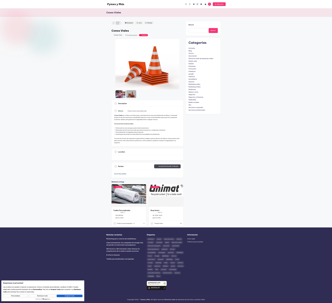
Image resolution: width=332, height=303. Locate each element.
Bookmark (130, 23)
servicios (163, 269)
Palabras (165, 266)
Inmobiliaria (193, 79)
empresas (164, 249)
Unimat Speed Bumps (158, 210)
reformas (180, 266)
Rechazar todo (42, 296)
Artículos (192, 48)
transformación (167, 272)
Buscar (191, 25)
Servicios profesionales (197, 110)
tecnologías (172, 269)
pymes (173, 266)
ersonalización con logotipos (125, 132)
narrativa (180, 262)
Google (157, 256)
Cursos (191, 53)
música (172, 262)
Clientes (179, 239)
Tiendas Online (118, 35)
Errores (172, 249)
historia (174, 256)
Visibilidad (151, 276)
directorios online (176, 242)
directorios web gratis (154, 245)
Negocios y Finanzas (196, 97)
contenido (159, 242)
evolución (170, 252)
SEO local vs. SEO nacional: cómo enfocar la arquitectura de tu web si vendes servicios (123, 250)
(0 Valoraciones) (132, 35)
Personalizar (15, 296)
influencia (160, 259)
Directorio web (169, 299)
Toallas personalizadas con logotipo (120, 259)
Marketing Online (194, 87)
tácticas (177, 272)
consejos (150, 242)
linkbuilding (169, 259)
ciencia (159, 239)
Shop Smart (117, 210)
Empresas (192, 66)
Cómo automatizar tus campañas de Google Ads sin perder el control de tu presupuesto (124, 244)
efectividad (175, 245)
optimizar (157, 266)
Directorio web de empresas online (201, 58)
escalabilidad (151, 252)
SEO (157, 269)
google (191, 74)
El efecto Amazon (113, 255)
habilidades (165, 256)
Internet (191, 82)
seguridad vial (140, 119)
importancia (151, 259)
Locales (150, 262)
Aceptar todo (69, 296)
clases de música (169, 239)
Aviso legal (191, 239)
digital (167, 242)
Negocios (192, 94)
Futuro (150, 256)
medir (165, 262)
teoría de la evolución (154, 272)
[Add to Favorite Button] (143, 187)
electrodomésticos (153, 249)
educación (166, 245)
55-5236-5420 (120, 215)
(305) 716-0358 (157, 215)
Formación (192, 69)
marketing (158, 262)
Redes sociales (194, 102)
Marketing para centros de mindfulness (121, 239)
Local (177, 259)
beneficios (151, 239)
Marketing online (194, 84)
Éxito (158, 276)
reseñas (150, 269)
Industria (192, 76)
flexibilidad (180, 252)
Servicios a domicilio (196, 107)
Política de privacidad (195, 242)
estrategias (162, 252)
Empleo (191, 64)
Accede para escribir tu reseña (168, 166)
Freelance (192, 71)
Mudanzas (192, 89)
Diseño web (193, 61)
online (149, 266)
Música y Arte (193, 92)
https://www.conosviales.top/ (137, 111)
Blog (190, 51)
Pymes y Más (115, 4)
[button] (219, 4)
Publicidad (192, 100)
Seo (190, 105)
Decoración (193, 56)
